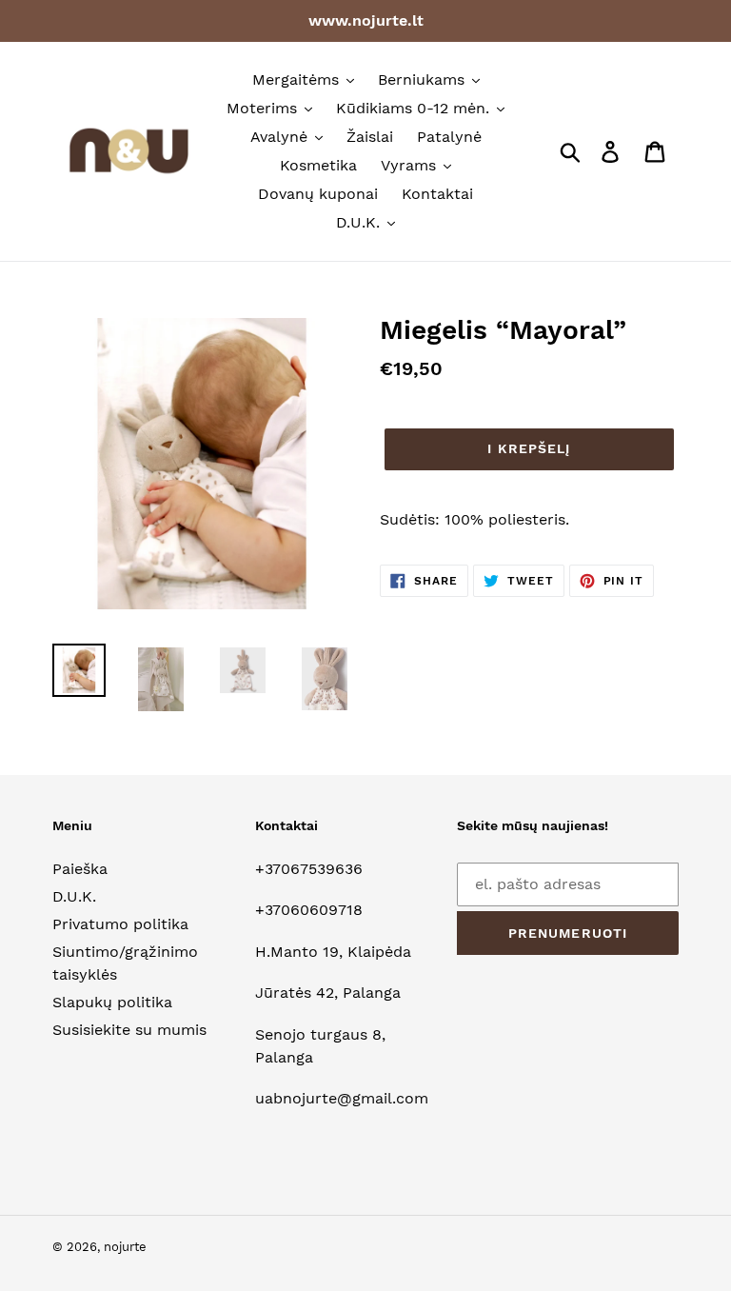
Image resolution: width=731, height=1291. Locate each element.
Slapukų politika (112, 1002)
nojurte (125, 1247)
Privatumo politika (120, 924)
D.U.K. (74, 896)
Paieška (80, 869)
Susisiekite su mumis (129, 1030)
